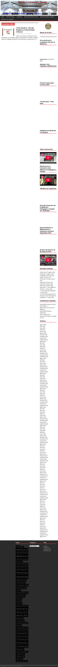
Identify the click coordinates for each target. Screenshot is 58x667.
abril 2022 (42, 395)
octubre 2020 (43, 422)
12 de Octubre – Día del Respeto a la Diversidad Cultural (25, 30)
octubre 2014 (43, 533)
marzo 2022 (43, 397)
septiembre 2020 (44, 424)
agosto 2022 (43, 388)
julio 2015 (42, 519)
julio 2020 (42, 427)
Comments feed (47, 549)
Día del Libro (43, 284)
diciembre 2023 (43, 366)
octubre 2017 (43, 477)
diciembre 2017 (43, 474)
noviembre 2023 (44, 368)
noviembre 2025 (44, 336)
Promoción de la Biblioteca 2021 (28, 646)
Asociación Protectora (31, 17)
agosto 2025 (43, 341)
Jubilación (18, 601)
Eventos (18, 590)
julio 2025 (42, 343)
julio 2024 (42, 360)
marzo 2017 (43, 489)
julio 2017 (42, 482)
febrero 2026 (43, 333)
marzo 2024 (43, 363)
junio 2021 (42, 410)
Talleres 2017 (20, 654)
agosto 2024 (43, 358)
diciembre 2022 (43, 382)
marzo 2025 (43, 350)
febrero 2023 (43, 380)
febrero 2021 (43, 417)
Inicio (2, 17)
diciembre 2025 (43, 334)
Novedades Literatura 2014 (22, 623)
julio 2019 (42, 445)
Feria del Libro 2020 (20, 597)
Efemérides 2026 (21, 588)
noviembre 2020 (44, 420)
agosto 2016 (43, 499)
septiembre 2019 (44, 442)
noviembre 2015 (44, 513)
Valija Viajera (19, 661)
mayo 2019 (42, 449)
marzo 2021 (43, 415)
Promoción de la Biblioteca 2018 (28, 639)
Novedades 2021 (20, 620)
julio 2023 (42, 375)
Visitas (25, 661)
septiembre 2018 (44, 461)
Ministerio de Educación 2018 (23, 605)
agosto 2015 (43, 518)
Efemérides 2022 (21, 580)
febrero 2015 (43, 528)
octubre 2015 (43, 514)
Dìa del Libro (19, 561)
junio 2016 (42, 503)
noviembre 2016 (44, 494)
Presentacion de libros (24, 628)
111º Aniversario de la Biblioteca (48, 290)
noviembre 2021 (44, 402)
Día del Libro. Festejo (45, 279)
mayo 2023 (42, 378)
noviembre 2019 (44, 439)
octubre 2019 (43, 440)
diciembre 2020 (43, 419)
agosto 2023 (43, 373)
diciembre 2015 (43, 511)
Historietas (18, 599)
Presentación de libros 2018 (28, 633)
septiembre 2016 (44, 498)
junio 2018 (42, 466)
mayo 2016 (42, 504)
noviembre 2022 (44, 383)
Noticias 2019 (21, 612)
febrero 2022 (43, 398)
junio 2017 (42, 484)
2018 (17, 546)
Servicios (19, 17)
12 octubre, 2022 (20, 33)
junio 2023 (42, 377)
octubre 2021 (43, 403)
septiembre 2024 (44, 356)
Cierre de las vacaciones (22, 559)
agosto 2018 (43, 462)
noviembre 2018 (44, 457)
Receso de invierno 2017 (22, 651)
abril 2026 (42, 329)
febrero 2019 (43, 454)
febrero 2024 (43, 365)
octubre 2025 (43, 338)
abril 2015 (42, 524)
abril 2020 (42, 432)
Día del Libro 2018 (21, 566)
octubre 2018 (43, 459)
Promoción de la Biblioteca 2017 (27, 636)
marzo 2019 (43, 452)
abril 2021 (42, 414)
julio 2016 (42, 501)
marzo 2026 (43, 331)
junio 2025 (42, 345)
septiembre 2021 (44, 405)
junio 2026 (42, 326)
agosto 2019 (43, 444)
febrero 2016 (43, 509)
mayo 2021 (42, 412)
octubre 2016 (43, 496)
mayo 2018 (42, 467)
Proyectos (19, 649)
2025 (22, 546)
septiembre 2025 (44, 339)
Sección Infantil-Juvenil (47, 17)
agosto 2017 (43, 481)
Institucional (10, 17)
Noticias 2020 (21, 615)
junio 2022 (42, 392)
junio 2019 (42, 447)
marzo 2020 (43, 434)
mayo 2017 (42, 486)
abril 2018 (42, 469)
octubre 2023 (43, 370)
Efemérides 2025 (22, 585)
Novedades (19, 618)
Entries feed (46, 547)
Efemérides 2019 (22, 569)
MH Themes (20, 666)
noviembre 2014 (44, 531)
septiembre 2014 (44, 535)
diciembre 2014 (43, 530)
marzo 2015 (43, 526)
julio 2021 (42, 408)
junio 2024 (42, 361)
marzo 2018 (43, 471)
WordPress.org (47, 550)
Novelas (18, 625)
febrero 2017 (43, 491)
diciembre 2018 (43, 456)
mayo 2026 (42, 328)
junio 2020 (42, 429)
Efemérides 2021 (25, 576)
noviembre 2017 (44, 476)
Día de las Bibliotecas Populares (25, 564)
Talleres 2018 (20, 656)
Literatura (19, 603)
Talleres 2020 (19, 659)
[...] (36, 39)
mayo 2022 (42, 393)
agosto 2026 (43, 324)
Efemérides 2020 (25, 572)
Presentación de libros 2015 (21, 630)
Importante (42, 274)
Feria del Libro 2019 (20, 595)
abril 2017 (42, 487)
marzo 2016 (43, 508)
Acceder (45, 546)
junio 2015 (42, 521)
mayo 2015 (42, 523)
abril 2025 (42, 348)
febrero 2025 (43, 351)
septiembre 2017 (44, 479)
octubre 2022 (43, 385)
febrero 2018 (43, 472)
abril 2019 (42, 450)
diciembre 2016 (43, 493)
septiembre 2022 (44, 387)
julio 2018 (42, 464)
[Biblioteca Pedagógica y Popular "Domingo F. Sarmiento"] (29, 14)
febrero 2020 (43, 435)
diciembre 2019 (43, 437)
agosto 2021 (43, 407)
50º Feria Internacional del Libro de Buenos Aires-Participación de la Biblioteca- (48, 295)
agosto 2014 (43, 536)
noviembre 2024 (44, 355)
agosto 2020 (43, 425)
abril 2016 (42, 506)
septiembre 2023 (44, 371)
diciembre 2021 (43, 400)
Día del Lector (43, 272)
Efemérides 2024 (20, 582)
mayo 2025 (42, 346)
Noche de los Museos (25, 608)
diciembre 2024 (43, 353)
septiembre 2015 (44, 516)
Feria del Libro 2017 (22, 593)
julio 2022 (42, 390)
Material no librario (7, 19)
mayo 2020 (42, 430)
